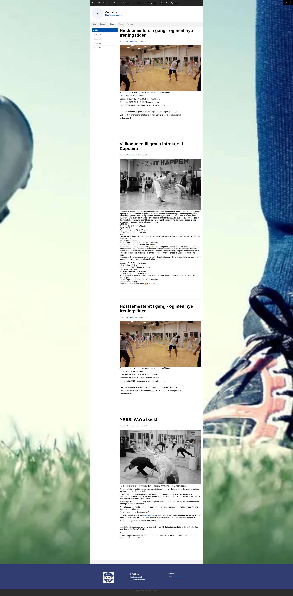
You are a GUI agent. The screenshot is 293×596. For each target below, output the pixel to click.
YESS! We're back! (138, 419)
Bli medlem (164, 3)
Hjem (94, 24)
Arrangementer (152, 3)
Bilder (121, 24)
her (153, 115)
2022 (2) (97, 43)
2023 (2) (97, 39)
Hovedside (96, 3)
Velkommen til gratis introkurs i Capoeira (151, 146)
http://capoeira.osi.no (113, 15)
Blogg (116, 3)
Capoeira (130, 41)
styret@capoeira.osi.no (147, 515)
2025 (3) (97, 34)
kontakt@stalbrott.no (182, 576)
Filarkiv (130, 24)
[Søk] (286, 2)
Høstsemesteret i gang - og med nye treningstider (156, 33)
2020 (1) (97, 48)
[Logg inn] (290, 2)
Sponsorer (175, 3)
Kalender (103, 24)
